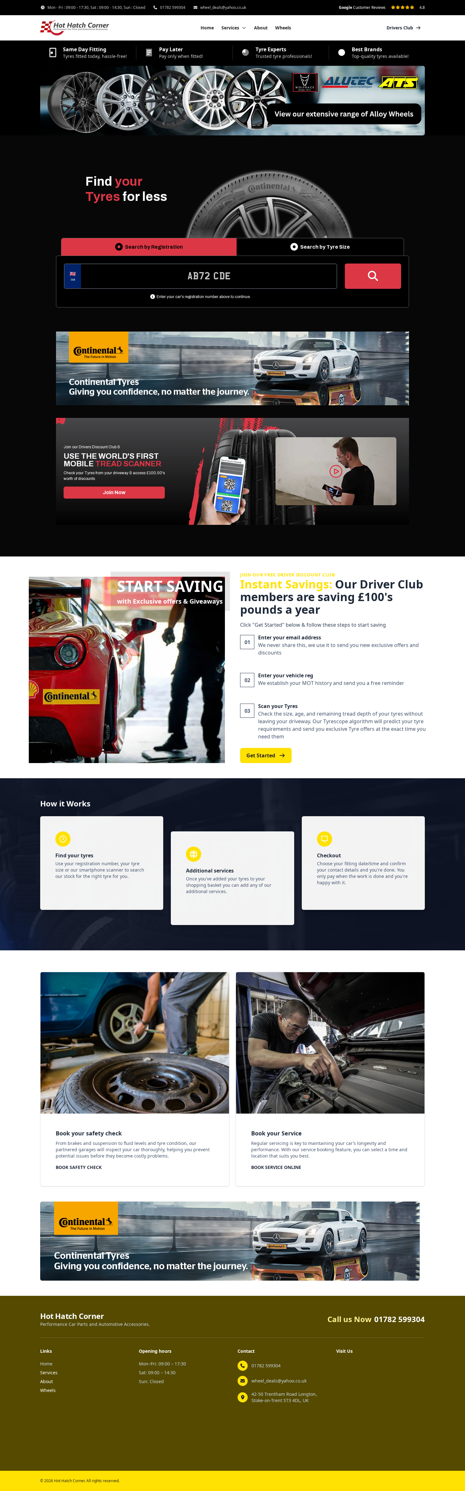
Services (49, 1373)
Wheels (283, 28)
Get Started (260, 755)
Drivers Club (400, 28)
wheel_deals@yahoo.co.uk (223, 7)
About (261, 28)
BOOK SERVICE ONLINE (276, 1167)
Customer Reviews (362, 7)
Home (207, 28)
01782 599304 (172, 7)
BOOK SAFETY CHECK (79, 1167)
